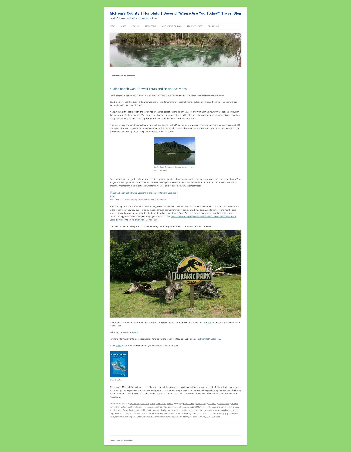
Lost (218, 210)
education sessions (212, 407)
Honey (123, 26)
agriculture (134, 403)
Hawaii (152, 403)
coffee (180, 407)
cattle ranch (173, 407)
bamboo (142, 407)
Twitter (135, 332)
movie (194, 413)
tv (152, 416)
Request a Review (194, 26)
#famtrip (125, 407)
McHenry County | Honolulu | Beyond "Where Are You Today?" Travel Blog (175, 13)
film (227, 407)
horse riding (198, 410)
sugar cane (133, 416)
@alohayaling (200, 403)
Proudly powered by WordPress (122, 440)
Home (112, 26)
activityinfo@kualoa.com (209, 339)
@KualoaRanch (223, 403)
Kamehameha (226, 410)
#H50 (132, 407)
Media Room (150, 26)
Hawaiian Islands (159, 410)
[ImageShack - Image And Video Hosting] (143, 196)
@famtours (211, 403)
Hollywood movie (179, 410)
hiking (168, 410)
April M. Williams (213, 416)
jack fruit (216, 410)
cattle (165, 407)
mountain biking (184, 413)
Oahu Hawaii (161, 403)
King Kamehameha (117, 413)
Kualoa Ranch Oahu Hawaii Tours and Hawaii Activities (148, 89)
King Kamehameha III (134, 413)
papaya (226, 413)
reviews (170, 403)
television (146, 416)
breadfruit (158, 407)
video (118, 345)
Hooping (135, 26)
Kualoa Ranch (180, 95)
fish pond (118, 410)
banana (150, 407)
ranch (112, 416)
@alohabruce (188, 403)
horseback (207, 410)
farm (223, 407)
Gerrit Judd (140, 410)
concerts (187, 407)
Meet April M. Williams (171, 26)
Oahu (209, 413)
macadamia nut (170, 413)
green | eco (144, 403)
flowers (132, 410)
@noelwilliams (115, 407)
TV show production (162, 416)
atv (136, 407)
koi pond (147, 413)
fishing (125, 410)
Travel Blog (213, 26)
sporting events (121, 416)
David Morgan (198, 407)
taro (140, 416)
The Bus (207, 322)
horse (189, 410)
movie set (202, 413)
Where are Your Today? (180, 416)
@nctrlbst (234, 403)
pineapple (234, 413)
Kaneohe (236, 410)
